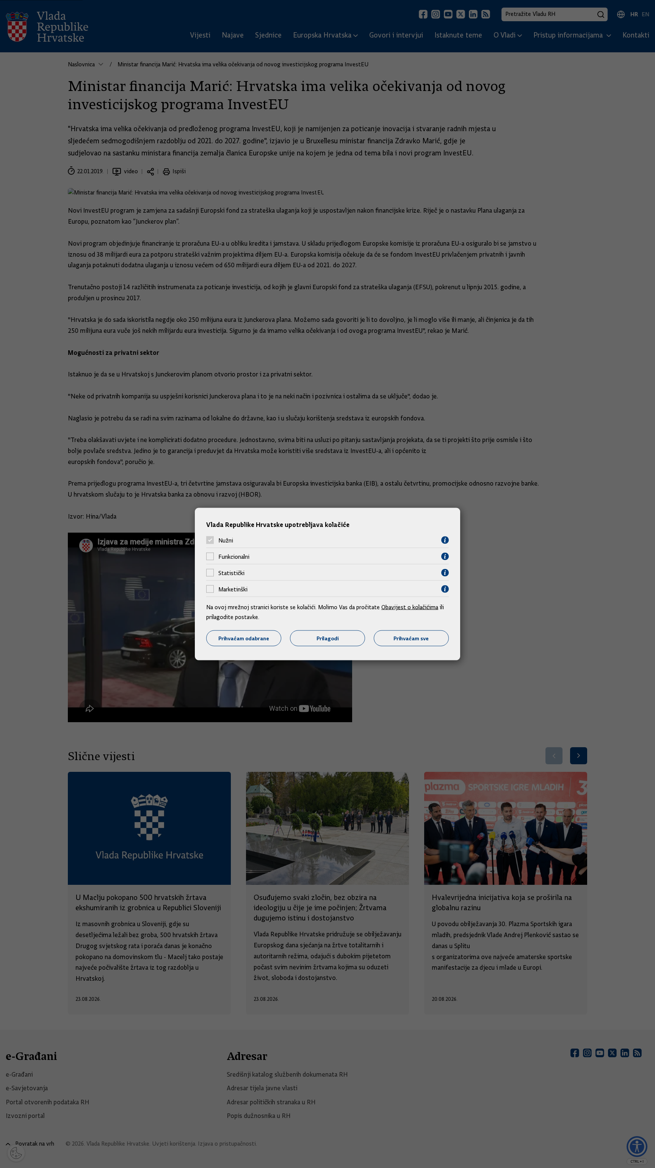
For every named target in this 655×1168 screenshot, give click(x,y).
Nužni (225, 540)
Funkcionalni (233, 556)
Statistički (231, 572)
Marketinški (233, 589)
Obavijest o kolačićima (409, 607)
